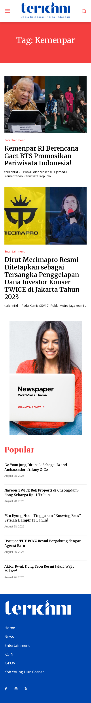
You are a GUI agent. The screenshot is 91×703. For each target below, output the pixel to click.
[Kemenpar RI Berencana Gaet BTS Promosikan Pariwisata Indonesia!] (45, 104)
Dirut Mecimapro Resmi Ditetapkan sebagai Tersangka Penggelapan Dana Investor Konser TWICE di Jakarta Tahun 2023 (42, 278)
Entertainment (14, 140)
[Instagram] (16, 689)
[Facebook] (6, 689)
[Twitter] (26, 689)
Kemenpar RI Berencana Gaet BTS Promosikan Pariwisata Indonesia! (41, 155)
